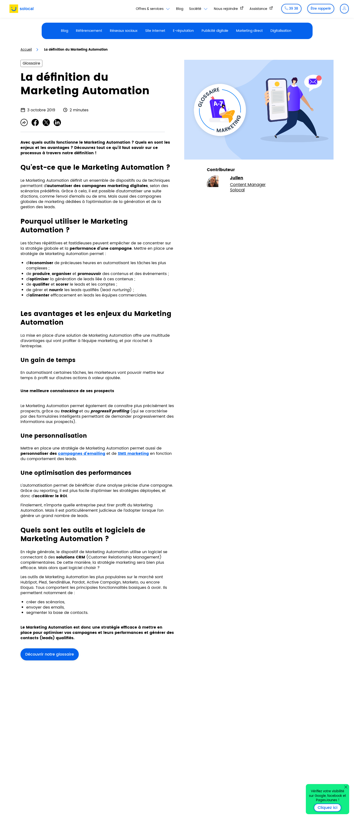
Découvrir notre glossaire (49, 654)
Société (195, 9)
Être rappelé (321, 8)
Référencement (89, 31)
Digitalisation (280, 31)
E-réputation (183, 31)
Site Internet (155, 31)
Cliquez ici (329, 808)
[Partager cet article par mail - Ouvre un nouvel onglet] (24, 122)
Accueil (26, 49)
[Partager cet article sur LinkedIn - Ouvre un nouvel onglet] (57, 122)
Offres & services (150, 9)
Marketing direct (249, 31)
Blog (179, 9)
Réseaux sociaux (124, 31)
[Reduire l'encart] (345, 787)
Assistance (258, 8)
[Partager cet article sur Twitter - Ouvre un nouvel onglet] (46, 122)
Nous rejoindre (226, 8)
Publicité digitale (215, 31)
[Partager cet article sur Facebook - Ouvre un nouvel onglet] (35, 122)
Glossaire (31, 63)
